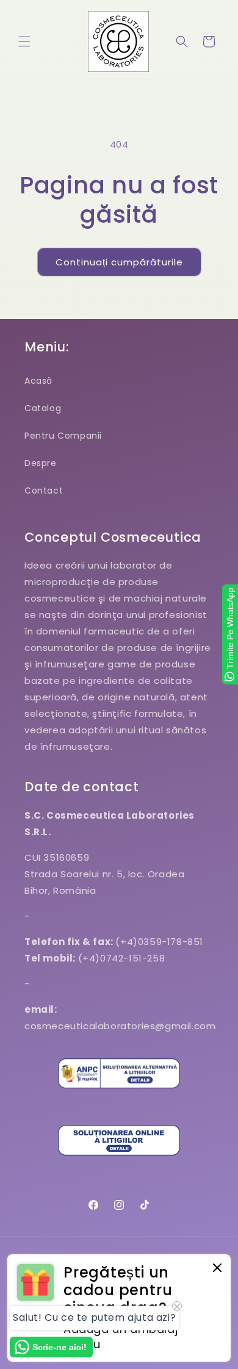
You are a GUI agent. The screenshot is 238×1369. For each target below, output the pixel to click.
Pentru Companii (63, 435)
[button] (24, 41)
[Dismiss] (217, 1268)
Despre (40, 463)
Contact (43, 490)
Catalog (42, 408)
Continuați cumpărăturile (119, 262)
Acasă (38, 381)
